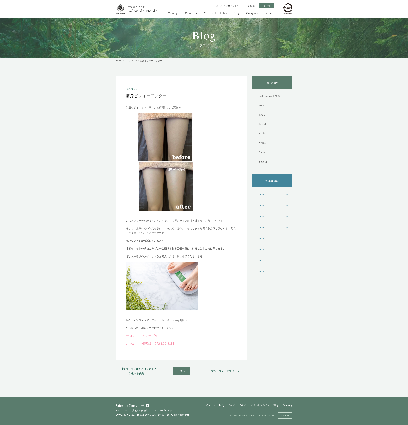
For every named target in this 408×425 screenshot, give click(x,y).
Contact (250, 5)
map (169, 410)
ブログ (127, 60)
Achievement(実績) (270, 96)
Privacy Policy (267, 415)
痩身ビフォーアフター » (225, 371)
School (269, 13)
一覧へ (181, 371)
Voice (262, 142)
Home (119, 60)
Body (262, 114)
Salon (262, 152)
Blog (237, 13)
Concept (173, 13)
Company (252, 13)
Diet (135, 60)
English (266, 5)
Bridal (262, 133)
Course (189, 13)
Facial (262, 124)
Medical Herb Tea (215, 13)
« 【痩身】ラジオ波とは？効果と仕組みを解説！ (137, 371)
